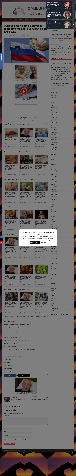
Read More (43, 242)
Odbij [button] (37, 242)
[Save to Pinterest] (1, 242)
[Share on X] (1, 239)
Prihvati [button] (32, 242)
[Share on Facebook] (1, 236)
